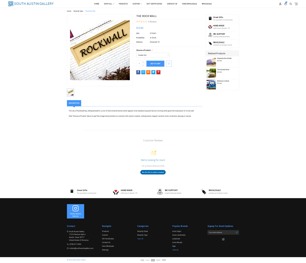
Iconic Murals (177, 242)
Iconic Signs (176, 231)
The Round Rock (223, 69)
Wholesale (207, 4)
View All (140, 239)
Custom (136, 4)
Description (74, 103)
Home (96, 4)
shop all (108, 4)
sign (174, 246)
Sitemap (105, 250)
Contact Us (172, 4)
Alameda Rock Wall (224, 58)
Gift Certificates (154, 4)
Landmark (176, 239)
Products (123, 4)
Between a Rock (223, 81)
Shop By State (142, 231)
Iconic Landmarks (179, 235)
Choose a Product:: (144, 50)
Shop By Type (142, 235)
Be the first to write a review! (153, 172)
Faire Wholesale (189, 4)
